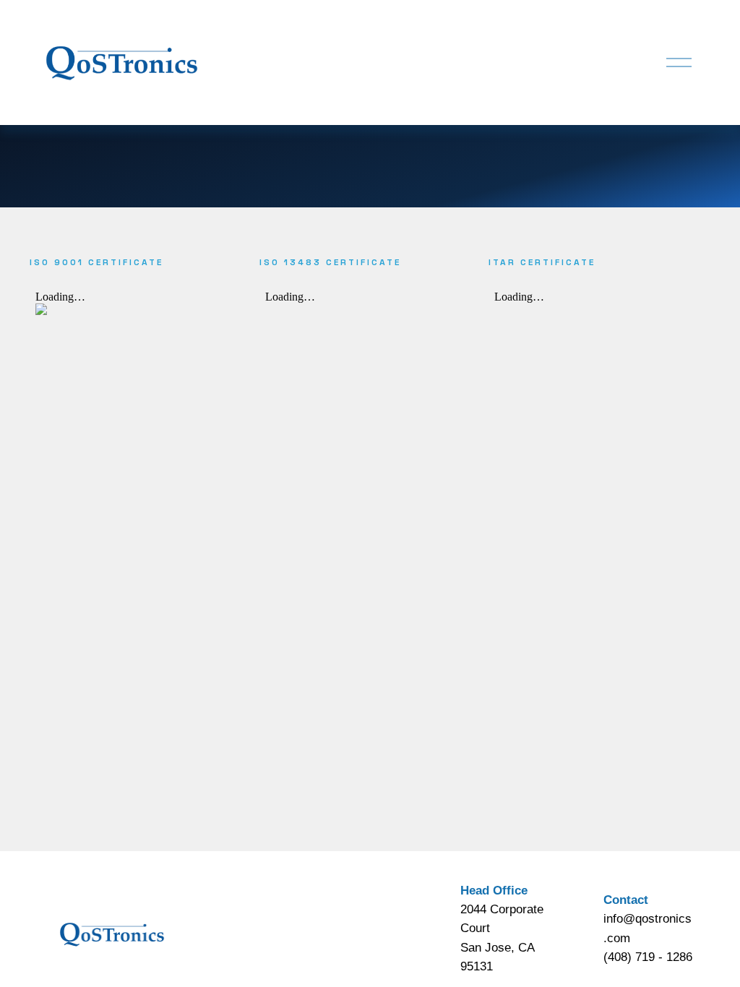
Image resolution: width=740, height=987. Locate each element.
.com (616, 938)
